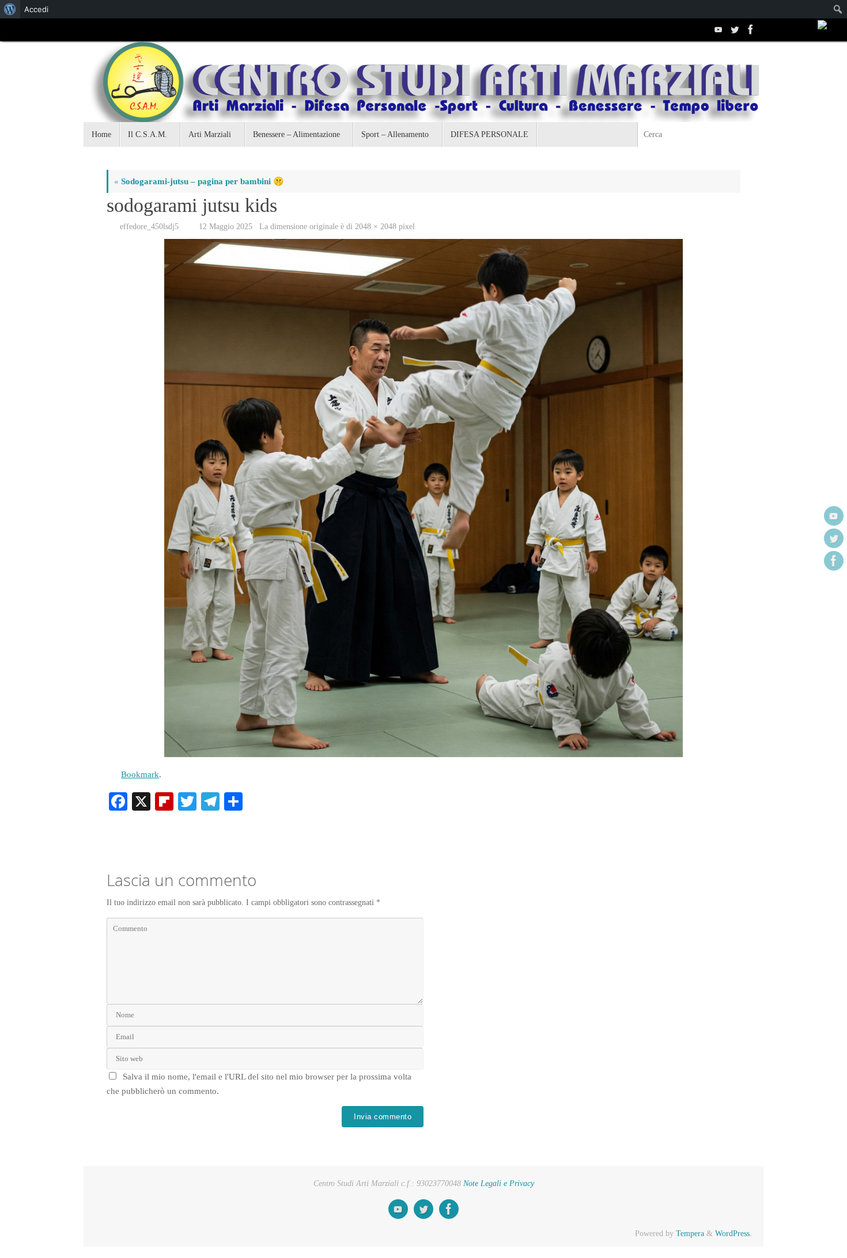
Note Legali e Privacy (498, 1183)
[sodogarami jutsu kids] (423, 498)
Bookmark (140, 774)
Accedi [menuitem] (36, 9)
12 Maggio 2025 (225, 226)
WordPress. (733, 1233)
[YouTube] (717, 29)
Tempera (690, 1233)
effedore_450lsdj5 (149, 226)
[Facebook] (750, 29)
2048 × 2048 (375, 226)
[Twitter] (733, 29)
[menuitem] (10, 9)
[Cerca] (754, 134)
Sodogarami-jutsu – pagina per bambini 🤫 (199, 181)
